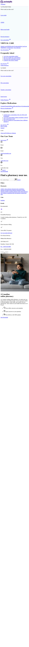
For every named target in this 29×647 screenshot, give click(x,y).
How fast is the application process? (12, 59)
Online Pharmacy (5, 65)
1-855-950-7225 (4, 160)
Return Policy (4, 631)
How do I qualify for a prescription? (12, 57)
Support (2, 128)
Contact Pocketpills (8, 581)
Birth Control (7, 47)
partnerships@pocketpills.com (8, 398)
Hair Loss (22, 46)
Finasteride (7, 106)
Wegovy (20, 106)
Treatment (3, 4)
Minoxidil (12, 106)
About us (3, 133)
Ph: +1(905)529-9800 (6, 246)
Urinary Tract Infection (15, 47)
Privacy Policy (4, 628)
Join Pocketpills (4, 171)
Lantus (16, 106)
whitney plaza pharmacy (6, 189)
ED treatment (7, 470)
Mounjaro (6, 545)
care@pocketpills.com (6, 153)
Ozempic (3, 106)
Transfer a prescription (9, 506)
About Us (6, 579)
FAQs (6, 133)
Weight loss (6, 467)
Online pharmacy (8, 504)
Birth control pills (8, 471)
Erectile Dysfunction (15, 46)
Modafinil (6, 544)
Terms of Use (4, 625)
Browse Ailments (12, 133)
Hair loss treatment (8, 469)
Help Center (6, 582)
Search (19, 179)
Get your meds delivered (6, 233)
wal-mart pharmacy (12, 190)
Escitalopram (25, 106)
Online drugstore (7, 507)
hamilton (3, 200)
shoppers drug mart (16, 189)
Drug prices (6, 508)
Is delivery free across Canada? (11, 60)
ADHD (8, 46)
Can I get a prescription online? (11, 56)
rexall (6, 190)
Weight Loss (3, 46)
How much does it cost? (9, 119)
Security (2, 622)
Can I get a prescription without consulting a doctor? (16, 117)
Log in (4, 170)
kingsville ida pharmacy (15, 193)
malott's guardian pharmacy (11, 191)
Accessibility (7, 585)
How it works (4, 126)
